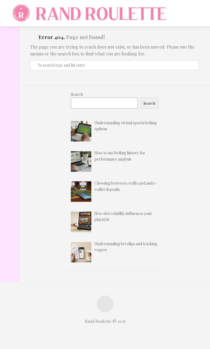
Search (77, 94)
